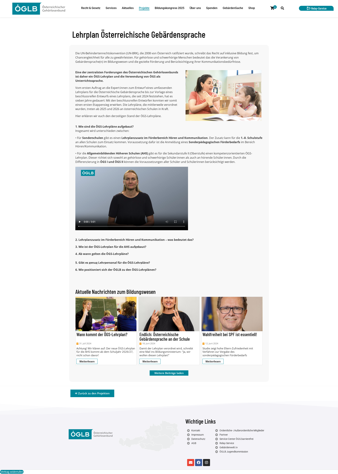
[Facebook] (198, 462)
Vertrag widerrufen (11, 471)
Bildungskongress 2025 (169, 8)
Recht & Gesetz (90, 8)
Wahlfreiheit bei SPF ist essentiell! (229, 334)
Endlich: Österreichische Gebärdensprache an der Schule (164, 337)
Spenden (211, 8)
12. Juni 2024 (211, 343)
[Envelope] (190, 462)
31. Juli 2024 (85, 343)
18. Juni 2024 (148, 343)
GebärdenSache (233, 8)
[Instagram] (206, 462)
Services (111, 8)
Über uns (195, 8)
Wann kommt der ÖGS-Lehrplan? (101, 334)
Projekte (144, 8)
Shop (251, 8)
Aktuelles (128, 8)
